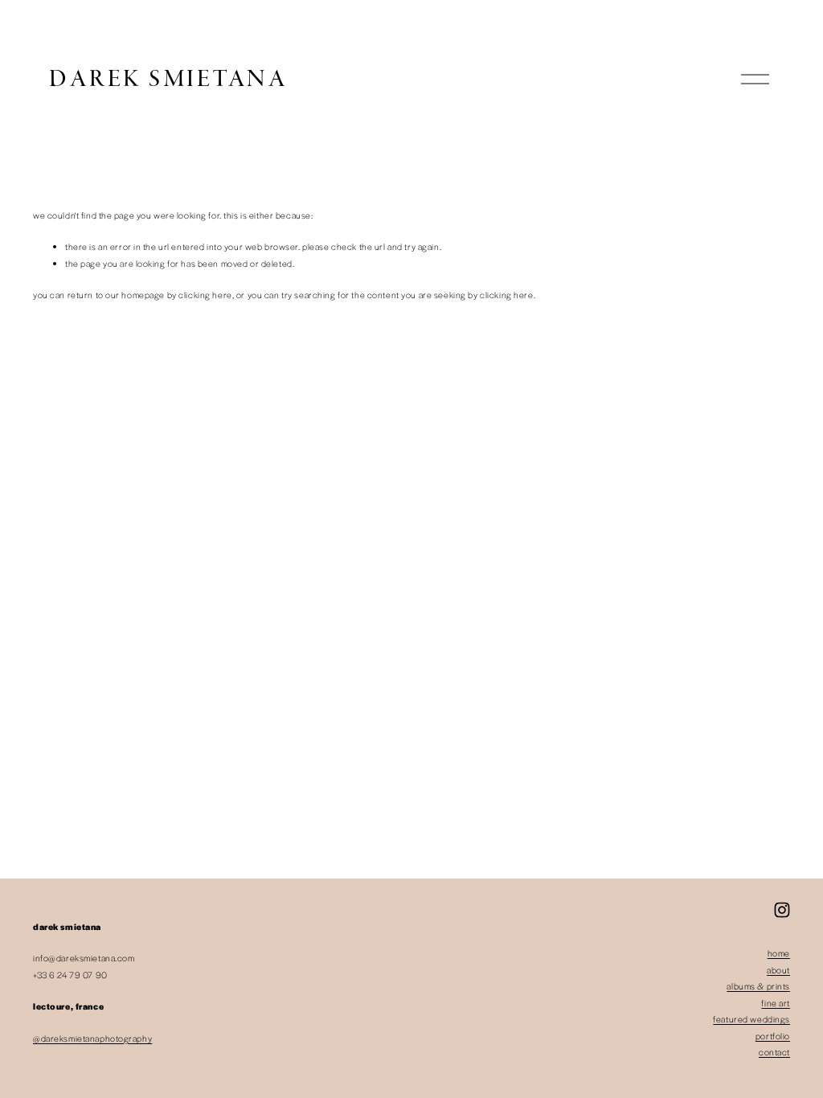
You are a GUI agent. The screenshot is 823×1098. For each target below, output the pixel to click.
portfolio (772, 1036)
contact (774, 1052)
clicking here (204, 295)
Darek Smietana (168, 79)
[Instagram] (782, 910)
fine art (775, 1003)
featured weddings (751, 1019)
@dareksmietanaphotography (92, 1038)
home (779, 953)
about (778, 970)
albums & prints (758, 986)
